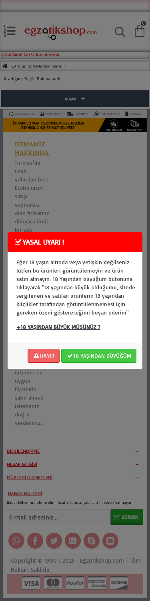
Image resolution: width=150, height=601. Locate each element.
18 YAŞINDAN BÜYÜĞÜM (102, 355)
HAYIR (47, 355)
